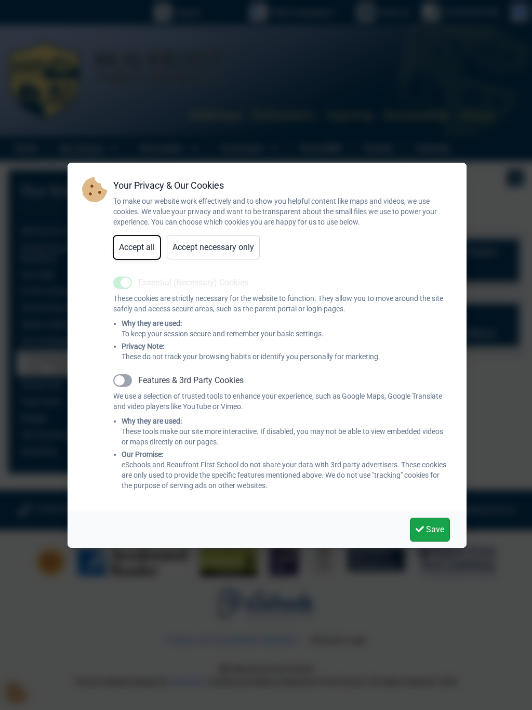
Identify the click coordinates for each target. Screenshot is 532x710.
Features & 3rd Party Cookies (191, 380)
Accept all (137, 247)
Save (434, 529)
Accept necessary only (213, 247)
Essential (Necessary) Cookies (193, 282)
